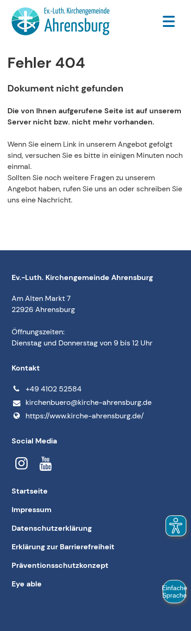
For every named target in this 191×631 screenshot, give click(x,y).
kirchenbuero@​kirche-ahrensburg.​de (88, 402)
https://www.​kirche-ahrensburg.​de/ (84, 416)
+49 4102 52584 (53, 389)
